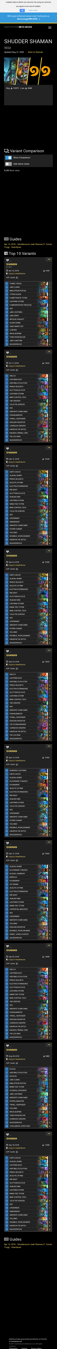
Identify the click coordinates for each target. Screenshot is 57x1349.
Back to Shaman (35, 52)
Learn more (33, 10)
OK (22, 10)
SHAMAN (11, 264)
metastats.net (16, 1341)
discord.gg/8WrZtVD (27, 19)
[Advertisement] (21, 125)
